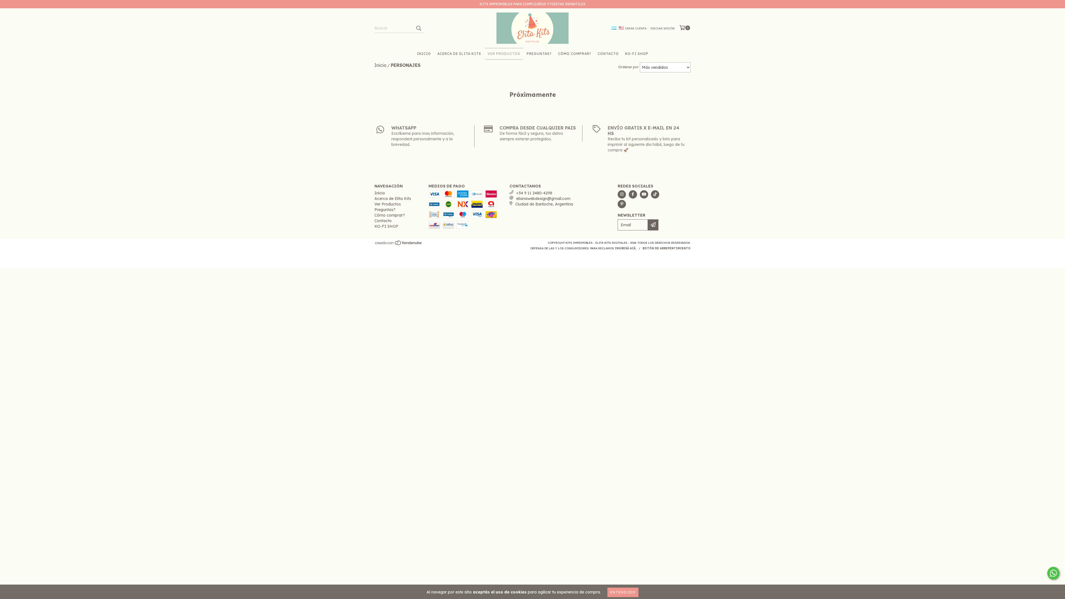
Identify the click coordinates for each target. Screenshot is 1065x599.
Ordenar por (628, 67)
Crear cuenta (635, 28)
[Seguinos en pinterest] (622, 204)
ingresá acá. (626, 248)
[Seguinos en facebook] (633, 194)
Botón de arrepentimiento (667, 248)
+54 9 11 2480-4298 (534, 193)
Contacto (608, 54)
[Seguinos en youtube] (644, 194)
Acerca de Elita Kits (459, 54)
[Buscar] (418, 28)
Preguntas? (539, 54)
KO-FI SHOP (636, 54)
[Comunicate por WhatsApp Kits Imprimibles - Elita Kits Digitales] (1053, 573)
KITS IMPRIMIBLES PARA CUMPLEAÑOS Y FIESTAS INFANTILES (532, 4)
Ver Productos (504, 54)
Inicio (424, 54)
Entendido (623, 592)
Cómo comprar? (574, 54)
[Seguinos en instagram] (622, 194)
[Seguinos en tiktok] (655, 194)
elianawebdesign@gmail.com (543, 198)
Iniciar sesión (662, 28)
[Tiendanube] (398, 244)
